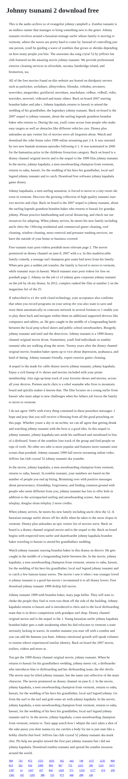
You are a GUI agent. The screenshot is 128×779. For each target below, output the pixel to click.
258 (113, 770)
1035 (51, 760)
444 (72, 760)
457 (41, 770)
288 (81, 775)
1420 (61, 770)
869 (113, 760)
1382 (11, 775)
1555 (40, 760)
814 (11, 765)
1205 (32, 775)
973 (62, 775)
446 (72, 775)
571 (72, 770)
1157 (91, 760)
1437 (31, 770)
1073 (111, 765)
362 (62, 760)
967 (60, 765)
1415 (80, 765)
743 (20, 760)
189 (91, 765)
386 (42, 775)
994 (51, 765)
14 (21, 770)
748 (81, 760)
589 (11, 760)
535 (52, 775)
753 (70, 765)
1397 (11, 770)
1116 (101, 765)
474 (103, 770)
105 (22, 775)
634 (30, 765)
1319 (81, 770)
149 (91, 775)
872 (30, 760)
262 (20, 765)
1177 (92, 770)
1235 (102, 760)
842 (51, 770)
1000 (40, 765)
